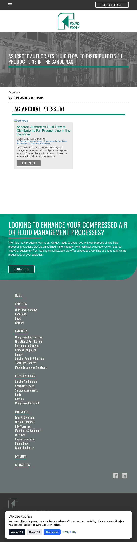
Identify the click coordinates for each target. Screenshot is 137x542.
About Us (21, 304)
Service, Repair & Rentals (29, 358)
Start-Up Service (24, 386)
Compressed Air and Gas (55, 141)
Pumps (18, 354)
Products (21, 331)
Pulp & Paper (22, 443)
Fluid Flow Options (111, 4)
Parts (18, 394)
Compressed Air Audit (27, 403)
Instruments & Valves (27, 345)
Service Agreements (26, 390)
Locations (20, 314)
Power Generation (25, 439)
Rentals (19, 399)
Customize (52, 532)
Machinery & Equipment (28, 430)
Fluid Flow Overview (26, 310)
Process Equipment (25, 350)
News (18, 318)
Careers (19, 323)
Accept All (17, 532)
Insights (20, 456)
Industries (21, 412)
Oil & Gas (20, 435)
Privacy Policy (69, 532)
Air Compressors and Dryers (26, 98)
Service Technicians (26, 381)
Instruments (22, 143)
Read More (29, 163)
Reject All (34, 532)
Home (18, 295)
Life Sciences (22, 426)
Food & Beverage (24, 417)
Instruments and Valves (39, 143)
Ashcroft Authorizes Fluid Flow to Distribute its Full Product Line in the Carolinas (43, 130)
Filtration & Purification (28, 341)
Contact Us (21, 269)
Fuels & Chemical (24, 422)
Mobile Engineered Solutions (31, 367)
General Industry (24, 447)
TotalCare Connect (25, 363)
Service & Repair (25, 376)
